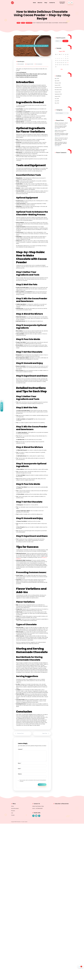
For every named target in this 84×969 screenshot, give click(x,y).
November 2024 (58, 89)
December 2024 (58, 87)
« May (61, 69)
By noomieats (21, 64)
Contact (13, 815)
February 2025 (58, 83)
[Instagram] (36, 816)
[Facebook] (33, 816)
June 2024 (57, 100)
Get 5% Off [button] (1, 407)
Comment (20, 749)
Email (19, 768)
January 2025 (57, 85)
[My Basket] (72, 3)
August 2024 (57, 96)
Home (12, 806)
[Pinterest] (39, 816)
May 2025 (57, 78)
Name (19, 763)
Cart (12, 813)
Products (13, 810)
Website (20, 774)
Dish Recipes (20, 61)
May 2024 (57, 103)
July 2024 (57, 98)
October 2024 (58, 92)
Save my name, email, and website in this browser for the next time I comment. (33, 781)
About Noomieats (15, 808)
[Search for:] (59, 41)
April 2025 (57, 80)
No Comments (39, 64)
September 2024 (58, 94)
